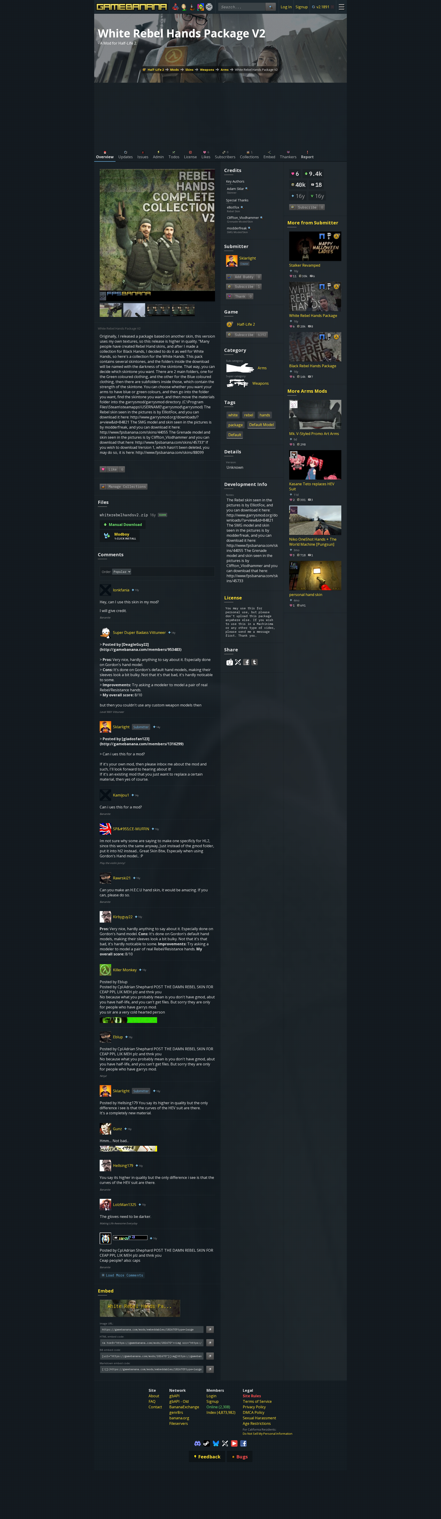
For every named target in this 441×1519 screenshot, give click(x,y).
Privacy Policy (254, 1406)
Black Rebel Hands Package (312, 365)
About (154, 1395)
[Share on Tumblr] (254, 662)
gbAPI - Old (179, 1401)
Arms (225, 70)
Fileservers (178, 1423)
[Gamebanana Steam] (206, 1443)
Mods (174, 70)
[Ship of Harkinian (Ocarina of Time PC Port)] (192, 6)
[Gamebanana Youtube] (234, 1443)
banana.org (179, 1417)
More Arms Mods (307, 391)
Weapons (207, 70)
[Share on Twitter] (238, 662)
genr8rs (176, 1412)
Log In (286, 6)
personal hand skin (305, 594)
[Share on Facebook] (246, 662)
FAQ (152, 1401)
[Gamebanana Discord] (197, 1443)
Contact (155, 1406)
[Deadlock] (209, 6)
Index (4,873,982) (220, 1412)
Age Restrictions (257, 1423)
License (233, 598)
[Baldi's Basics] (184, 6)
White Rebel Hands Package (313, 315)
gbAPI (174, 1395)
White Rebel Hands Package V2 (256, 70)
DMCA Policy (253, 1412)
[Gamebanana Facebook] (243, 1443)
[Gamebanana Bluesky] (216, 1443)
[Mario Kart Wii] (175, 6)
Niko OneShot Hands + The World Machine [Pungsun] (312, 541)
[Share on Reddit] (229, 662)
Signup (302, 6)
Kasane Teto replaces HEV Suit (311, 486)
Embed (106, 1291)
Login (211, 1395)
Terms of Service (257, 1401)
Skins (189, 70)
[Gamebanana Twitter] (225, 1443)
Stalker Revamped (304, 265)
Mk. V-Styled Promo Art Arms (314, 433)
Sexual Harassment (259, 1417)
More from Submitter (312, 223)
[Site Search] (270, 7)
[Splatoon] (201, 6)
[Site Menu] (341, 7)
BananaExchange (184, 1406)
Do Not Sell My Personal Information (267, 1433)
